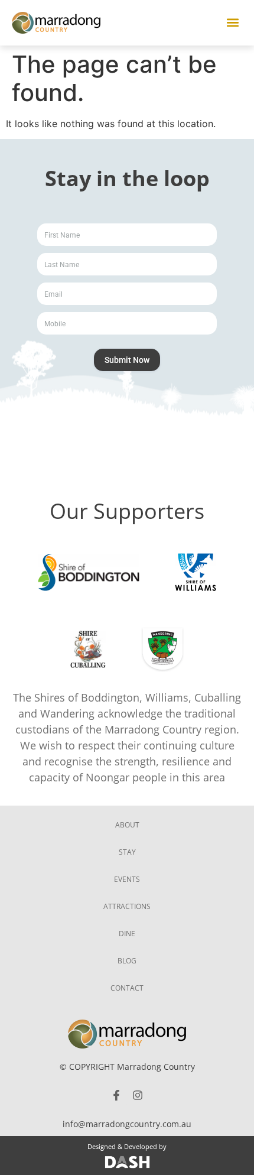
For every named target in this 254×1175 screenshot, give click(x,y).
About (127, 825)
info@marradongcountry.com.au (127, 1123)
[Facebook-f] (116, 1095)
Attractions (127, 906)
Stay (127, 852)
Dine (127, 934)
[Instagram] (137, 1095)
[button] (232, 23)
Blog (127, 961)
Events (127, 879)
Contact (127, 988)
